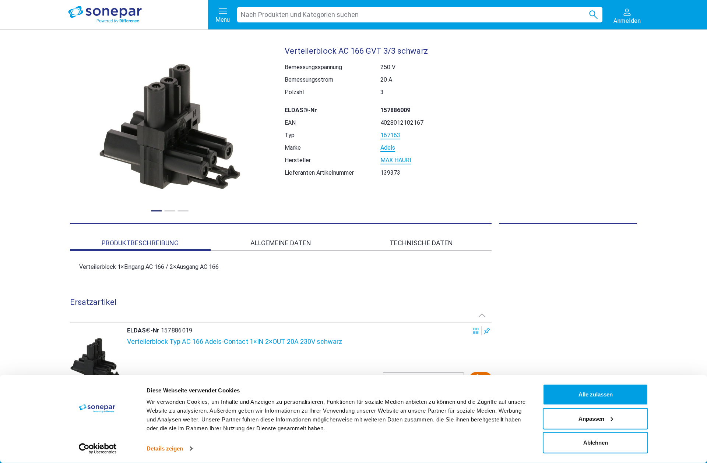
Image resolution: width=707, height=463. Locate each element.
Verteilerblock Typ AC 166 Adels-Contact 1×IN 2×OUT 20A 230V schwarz (234, 341)
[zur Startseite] (138, 14)
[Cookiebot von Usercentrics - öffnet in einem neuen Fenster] (98, 448)
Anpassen (591, 418)
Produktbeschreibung (140, 243)
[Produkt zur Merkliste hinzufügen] (487, 330)
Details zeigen (165, 448)
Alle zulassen (595, 394)
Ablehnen (595, 442)
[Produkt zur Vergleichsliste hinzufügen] (476, 330)
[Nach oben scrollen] (482, 315)
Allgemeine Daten (280, 243)
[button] (169, 126)
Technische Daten (421, 243)
